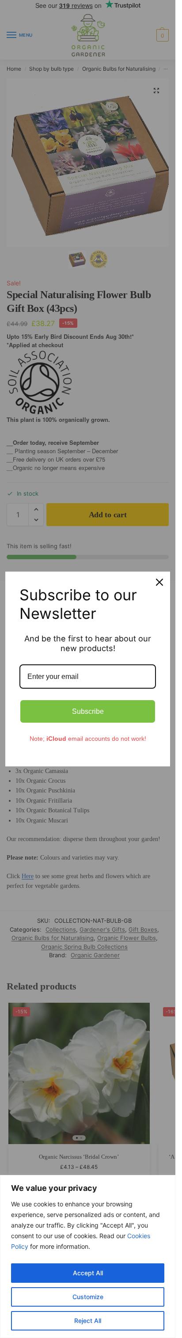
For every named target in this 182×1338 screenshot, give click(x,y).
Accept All (88, 1273)
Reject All (87, 1320)
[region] (87, 1256)
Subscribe (88, 711)
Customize (87, 1296)
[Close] (159, 582)
